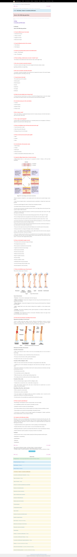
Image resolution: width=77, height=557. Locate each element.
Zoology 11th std (18, 4)
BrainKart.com (18, 1)
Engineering (36, 1)
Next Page (48, 6)
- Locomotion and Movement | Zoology (21, 543)
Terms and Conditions (36, 554)
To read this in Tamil (32, 451)
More (52, 1)
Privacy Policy (32, 554)
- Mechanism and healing (19, 520)
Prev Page (16, 6)
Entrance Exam (48, 1)
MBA (40, 1)
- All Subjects (18, 465)
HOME (23, 1)
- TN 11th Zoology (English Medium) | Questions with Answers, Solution (26, 458)
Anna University (27, 1)
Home (14, 4)
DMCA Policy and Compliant (43, 554)
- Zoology (18, 478)
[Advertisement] (58, 17)
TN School (43, 1)
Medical (32, 1)
